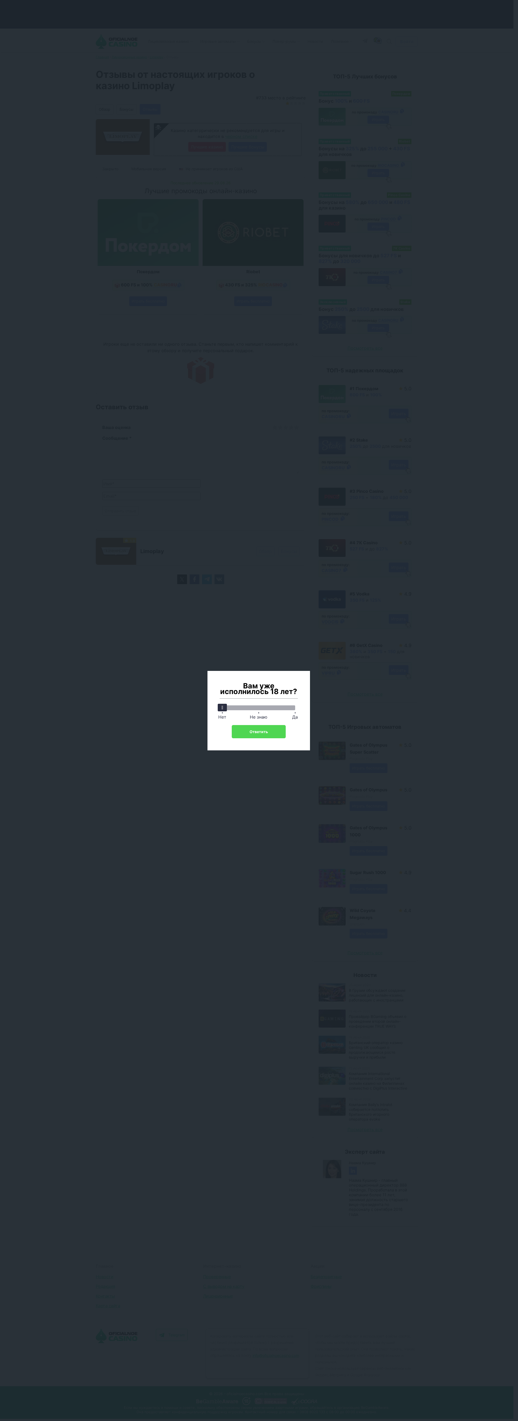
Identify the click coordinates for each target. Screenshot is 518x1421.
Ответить (259, 731)
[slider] (222, 707)
